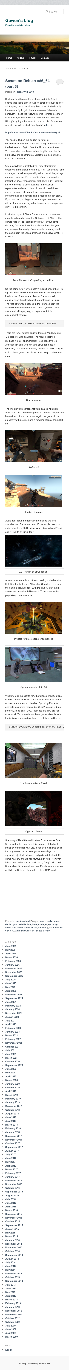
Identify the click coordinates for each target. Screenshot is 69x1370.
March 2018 (11, 1124)
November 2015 (13, 1217)
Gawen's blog (19, 20)
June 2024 (10, 1002)
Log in (8, 1349)
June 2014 (10, 1266)
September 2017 (14, 1147)
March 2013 (11, 1299)
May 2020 (10, 1072)
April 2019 (10, 1091)
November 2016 (13, 1184)
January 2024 (12, 1009)
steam (34, 927)
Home (9, 57)
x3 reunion (20, 930)
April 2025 (10, 990)
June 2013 (10, 1288)
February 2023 (13, 1028)
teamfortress (56, 927)
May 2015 (10, 1232)
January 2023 (12, 1031)
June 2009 (10, 1329)
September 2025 (14, 975)
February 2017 (13, 1173)
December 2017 (13, 1136)
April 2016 (10, 1206)
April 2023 (10, 1024)
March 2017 (11, 1169)
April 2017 (10, 1165)
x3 (13, 930)
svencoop (43, 927)
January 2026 (12, 964)
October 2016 (12, 1187)
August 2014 (12, 1258)
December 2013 (13, 1273)
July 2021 (10, 1050)
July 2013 (10, 1284)
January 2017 (12, 1176)
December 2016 (13, 1180)
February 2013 (13, 1303)
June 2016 (10, 1202)
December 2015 (13, 1214)
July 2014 (10, 1262)
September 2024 (14, 998)
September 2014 (14, 1255)
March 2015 (11, 1236)
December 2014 (13, 1243)
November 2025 (13, 972)
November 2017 (13, 1139)
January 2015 (12, 1240)
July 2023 (10, 1020)
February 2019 (13, 1098)
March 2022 (11, 1035)
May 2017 (10, 1161)
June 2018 (10, 1117)
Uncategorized (22, 921)
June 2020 (10, 1068)
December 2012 (13, 1310)
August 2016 (12, 1195)
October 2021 (12, 1046)
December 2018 (13, 1106)
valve (8, 930)
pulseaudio (17, 927)
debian (8, 924)
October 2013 (12, 1277)
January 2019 (12, 1102)
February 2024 (13, 1005)
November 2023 (13, 1013)
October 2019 (12, 1087)
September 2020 (14, 1065)
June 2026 (10, 946)
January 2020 (12, 1083)
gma (15, 924)
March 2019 (11, 1094)
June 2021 (10, 1054)
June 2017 (10, 1158)
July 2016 (10, 1199)
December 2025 (13, 968)
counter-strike (46, 921)
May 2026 (10, 949)
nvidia (41, 924)
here (48, 125)
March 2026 (11, 957)
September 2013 (14, 1280)
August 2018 (12, 1113)
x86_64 (30, 930)
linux (34, 924)
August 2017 (12, 1150)
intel (29, 924)
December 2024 (13, 994)
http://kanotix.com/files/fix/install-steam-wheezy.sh (33, 132)
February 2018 (13, 1128)
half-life (22, 924)
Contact (45, 57)
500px (32, 57)
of (46, 924)
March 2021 (11, 1057)
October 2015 (12, 1221)
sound (27, 927)
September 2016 (14, 1191)
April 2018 (10, 1121)
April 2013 (10, 1295)
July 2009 (10, 1325)
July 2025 (10, 979)
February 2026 (13, 961)
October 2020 (12, 1061)
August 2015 (12, 1229)
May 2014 (10, 1269)
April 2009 (10, 1333)
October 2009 (12, 1322)
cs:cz (57, 921)
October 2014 (12, 1251)
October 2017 (12, 1143)
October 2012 (12, 1318)
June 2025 (10, 983)
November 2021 (13, 1042)
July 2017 (10, 1154)
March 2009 (11, 1336)
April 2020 (10, 1076)
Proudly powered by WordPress (34, 1363)
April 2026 (10, 953)
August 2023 (12, 1016)
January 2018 (12, 1132)
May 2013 (10, 1292)
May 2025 (10, 987)
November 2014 (13, 1247)
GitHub (20, 57)
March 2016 (11, 1210)
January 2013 (12, 1307)
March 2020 (11, 1080)
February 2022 (13, 1039)
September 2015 (14, 1225)
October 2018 (12, 1109)
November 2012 (13, 1314)
